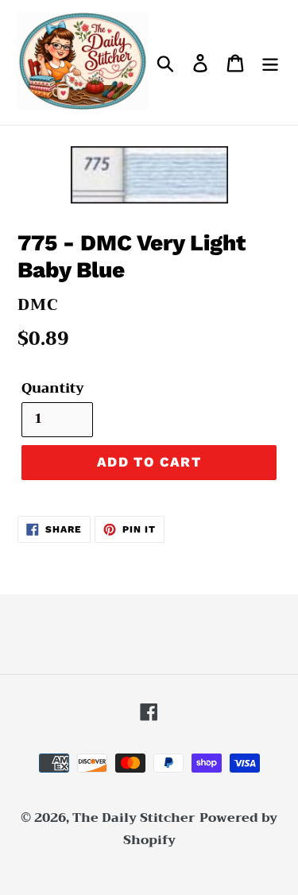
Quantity (52, 388)
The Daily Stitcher (133, 818)
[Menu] (270, 62)
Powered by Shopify (200, 829)
